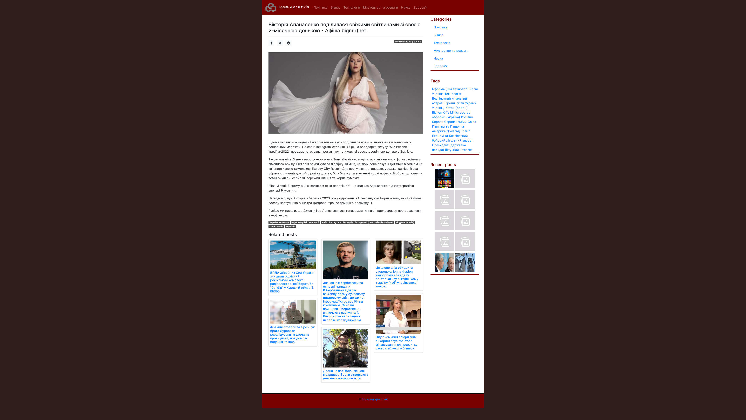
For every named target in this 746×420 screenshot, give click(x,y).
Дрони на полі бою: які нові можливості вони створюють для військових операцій (345, 374)
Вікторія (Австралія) (355, 222)
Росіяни (467, 117)
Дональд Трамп (458, 131)
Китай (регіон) (456, 108)
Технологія (442, 43)
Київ (324, 222)
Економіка (440, 136)
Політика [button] (321, 7)
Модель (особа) (405, 222)
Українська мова (279, 222)
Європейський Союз (460, 122)
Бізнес (438, 35)
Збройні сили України (460, 103)
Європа (437, 122)
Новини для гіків (292, 7)
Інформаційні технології (305, 222)
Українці (438, 108)
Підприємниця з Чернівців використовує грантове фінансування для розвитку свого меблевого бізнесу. (396, 342)
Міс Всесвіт (276, 226)
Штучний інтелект (459, 150)
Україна (438, 94)
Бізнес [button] (335, 7)
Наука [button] (405, 7)
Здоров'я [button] (421, 7)
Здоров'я (441, 66)
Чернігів (290, 226)
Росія (474, 89)
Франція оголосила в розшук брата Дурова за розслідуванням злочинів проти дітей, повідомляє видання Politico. (292, 334)
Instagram (335, 222)
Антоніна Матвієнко (381, 222)
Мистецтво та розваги (408, 41)
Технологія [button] (351, 7)
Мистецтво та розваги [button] (380, 7)
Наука (438, 58)
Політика (441, 27)
